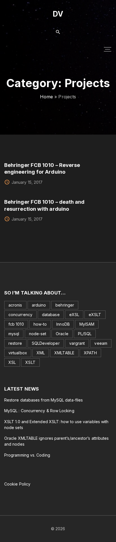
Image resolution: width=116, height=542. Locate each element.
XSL (12, 362)
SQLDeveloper (46, 343)
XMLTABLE (64, 352)
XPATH (90, 352)
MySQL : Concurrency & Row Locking (39, 410)
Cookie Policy (17, 484)
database (51, 314)
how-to (40, 324)
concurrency (20, 314)
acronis (15, 305)
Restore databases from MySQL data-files (43, 400)
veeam (100, 343)
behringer (64, 305)
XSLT (30, 362)
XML (41, 352)
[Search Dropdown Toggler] (57, 32)
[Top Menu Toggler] (107, 49)
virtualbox (17, 352)
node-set (37, 333)
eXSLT (95, 314)
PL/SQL (85, 333)
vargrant (77, 343)
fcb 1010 (16, 324)
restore (15, 343)
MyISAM (86, 324)
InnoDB (63, 324)
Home (46, 96)
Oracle (62, 333)
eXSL (74, 314)
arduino (39, 305)
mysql (13, 333)
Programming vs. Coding (27, 455)
